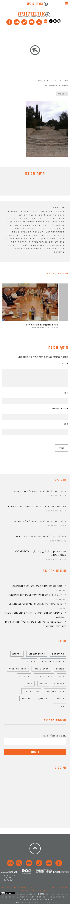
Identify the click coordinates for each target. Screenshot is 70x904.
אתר (66, 424)
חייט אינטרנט (22, 902)
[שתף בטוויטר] (32, 186)
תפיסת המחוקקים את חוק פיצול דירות (42, 325)
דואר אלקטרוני (59, 408)
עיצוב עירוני (44, 676)
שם (66, 393)
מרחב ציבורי (41, 668)
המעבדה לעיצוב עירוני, (54, 887)
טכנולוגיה (29, 661)
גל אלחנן (54, 327)
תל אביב (59, 698)
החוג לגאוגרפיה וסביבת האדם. (20, 887)
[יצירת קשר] (24, 21)
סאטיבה (57, 613)
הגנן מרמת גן (54, 622)
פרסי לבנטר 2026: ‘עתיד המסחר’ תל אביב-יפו (40, 521)
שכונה (43, 683)
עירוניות (24, 676)
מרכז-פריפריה (18, 668)
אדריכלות (58, 653)
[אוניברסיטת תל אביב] (54, 22)
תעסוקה (42, 698)
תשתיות (59, 706)
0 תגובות (62, 93)
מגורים (60, 668)
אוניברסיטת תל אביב (35, 890)
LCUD (41, 894)
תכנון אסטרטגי (55, 691)
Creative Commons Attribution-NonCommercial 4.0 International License (36, 898)
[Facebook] (9, 21)
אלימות (17, 653)
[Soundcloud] (17, 21)
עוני (61, 676)
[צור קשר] (38, 865)
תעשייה (26, 698)
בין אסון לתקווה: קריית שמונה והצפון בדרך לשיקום (37, 506)
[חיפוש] (39, 21)
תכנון (29, 683)
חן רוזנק (65, 86)
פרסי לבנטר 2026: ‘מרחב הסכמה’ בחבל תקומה (40, 491)
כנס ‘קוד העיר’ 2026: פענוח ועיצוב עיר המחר (40, 536)
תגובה (65, 363)
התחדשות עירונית (53, 661)
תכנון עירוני (31, 691)
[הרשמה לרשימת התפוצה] (31, 21)
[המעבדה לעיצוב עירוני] (45, 22)
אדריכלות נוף (36, 653)
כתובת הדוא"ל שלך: (54, 736)
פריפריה (59, 683)
